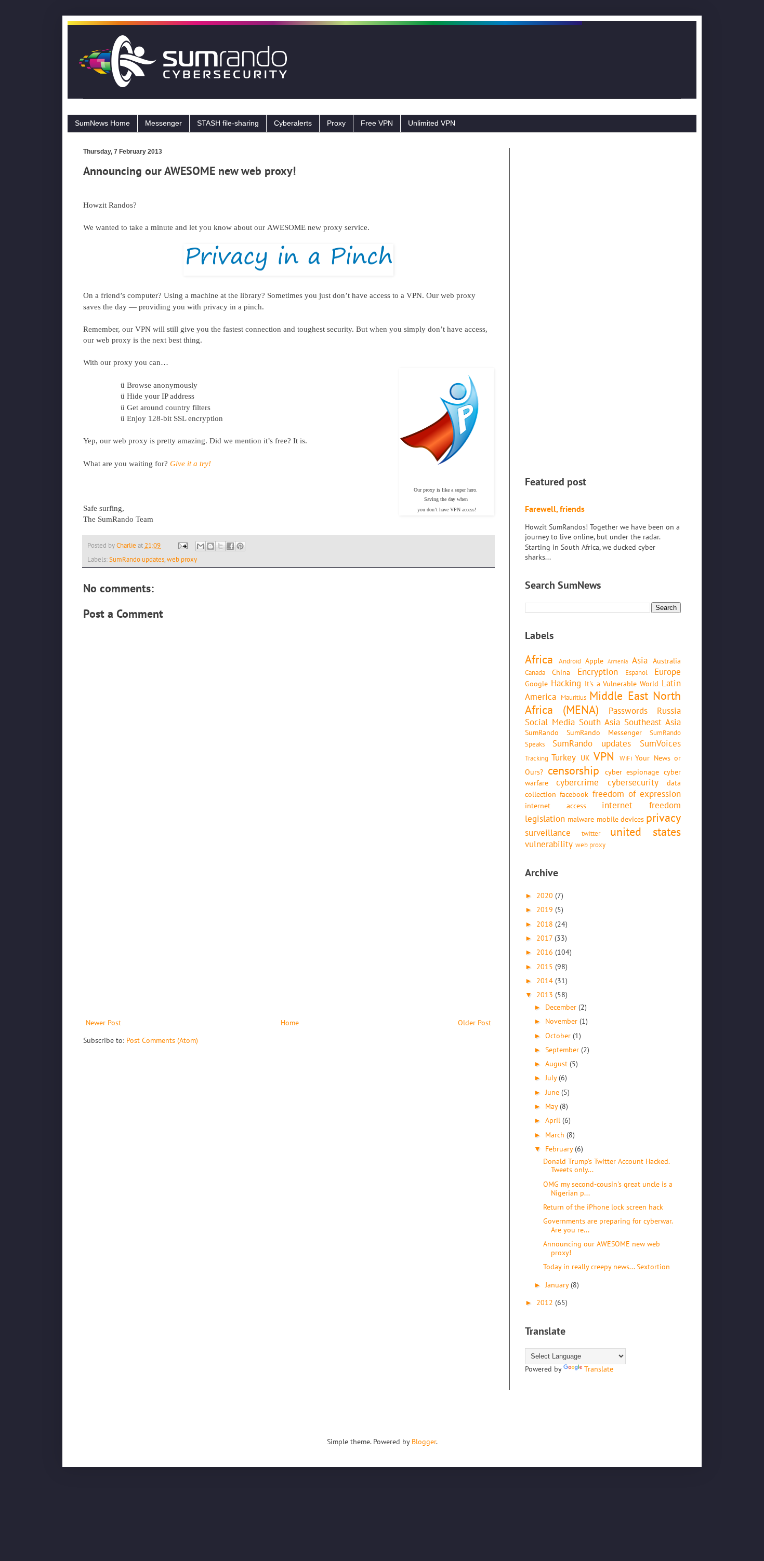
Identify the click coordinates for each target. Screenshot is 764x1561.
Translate (598, 1369)
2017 (545, 938)
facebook (574, 794)
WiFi (626, 758)
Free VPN (377, 123)
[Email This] (200, 546)
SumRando (542, 732)
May (552, 1106)
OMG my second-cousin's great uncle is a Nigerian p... (608, 1188)
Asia (640, 660)
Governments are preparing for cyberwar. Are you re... (608, 1225)
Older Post (474, 1022)
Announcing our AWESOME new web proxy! (601, 1248)
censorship (573, 770)
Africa (539, 659)
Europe (667, 671)
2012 (545, 1302)
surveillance (548, 832)
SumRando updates (136, 559)
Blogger (424, 1441)
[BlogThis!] (210, 546)
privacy (663, 817)
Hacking (566, 683)
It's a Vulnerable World (622, 683)
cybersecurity (633, 782)
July (552, 1077)
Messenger (163, 123)
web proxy (182, 559)
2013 (545, 994)
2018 (545, 924)
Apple (594, 661)
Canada (535, 672)
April (553, 1120)
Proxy (336, 123)
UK (585, 758)
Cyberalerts (293, 123)
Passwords (628, 710)
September (563, 1049)
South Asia (599, 722)
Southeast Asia (652, 722)
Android (570, 661)
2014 (545, 980)
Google (536, 683)
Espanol (636, 672)
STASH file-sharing (228, 123)
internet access (555, 805)
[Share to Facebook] (230, 546)
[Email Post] (182, 545)
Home (290, 1022)
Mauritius (573, 697)
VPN (604, 756)
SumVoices (660, 743)
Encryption (597, 671)
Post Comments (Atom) (162, 1040)
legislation (545, 818)
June (553, 1092)
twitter (591, 833)
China (561, 672)
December (561, 1007)
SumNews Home (102, 123)
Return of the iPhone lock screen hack (603, 1207)
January (558, 1284)
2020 (545, 895)
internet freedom (641, 805)
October (559, 1035)
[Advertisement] (288, 930)
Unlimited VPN (431, 123)
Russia (669, 710)
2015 (545, 966)
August (557, 1063)
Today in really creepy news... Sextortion (606, 1266)
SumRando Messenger (604, 732)
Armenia (618, 661)
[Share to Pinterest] (240, 546)
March (556, 1134)
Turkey (563, 757)
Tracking (536, 758)
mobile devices (620, 819)
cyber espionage (632, 772)
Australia (667, 661)
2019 (545, 909)
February (560, 1148)
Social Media (550, 722)
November (562, 1021)
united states (645, 831)
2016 (545, 952)
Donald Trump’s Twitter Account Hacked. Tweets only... (606, 1166)
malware (581, 819)
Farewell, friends (555, 508)
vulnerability (549, 844)
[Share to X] (220, 546)
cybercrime (577, 782)
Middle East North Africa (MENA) (603, 702)
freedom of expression (636, 793)
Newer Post (103, 1022)
